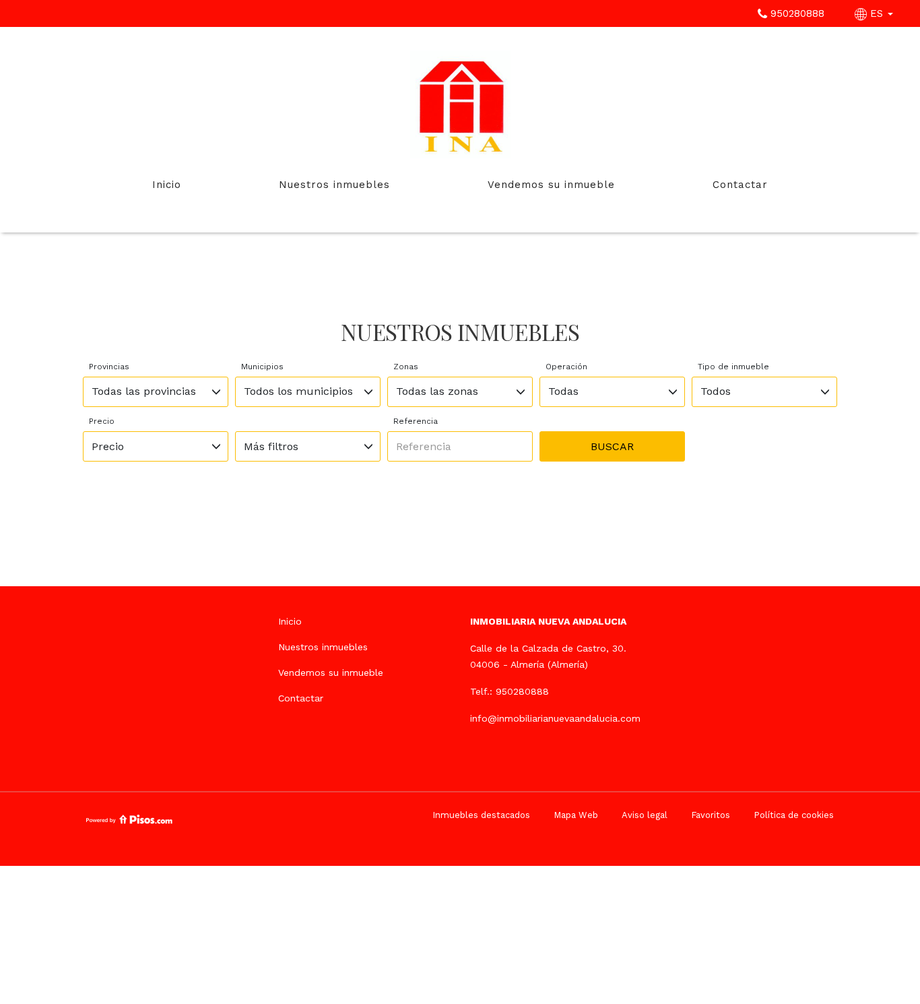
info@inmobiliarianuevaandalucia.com (555, 718)
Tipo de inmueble (733, 366)
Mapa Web (576, 815)
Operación (566, 366)
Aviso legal (644, 815)
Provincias (109, 366)
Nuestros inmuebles (334, 185)
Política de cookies (794, 815)
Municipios (262, 366)
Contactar (740, 185)
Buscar (612, 446)
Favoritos (710, 815)
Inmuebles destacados (481, 815)
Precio (101, 421)
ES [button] (876, 13)
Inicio (166, 185)
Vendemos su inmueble (551, 185)
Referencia (415, 421)
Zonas (405, 366)
